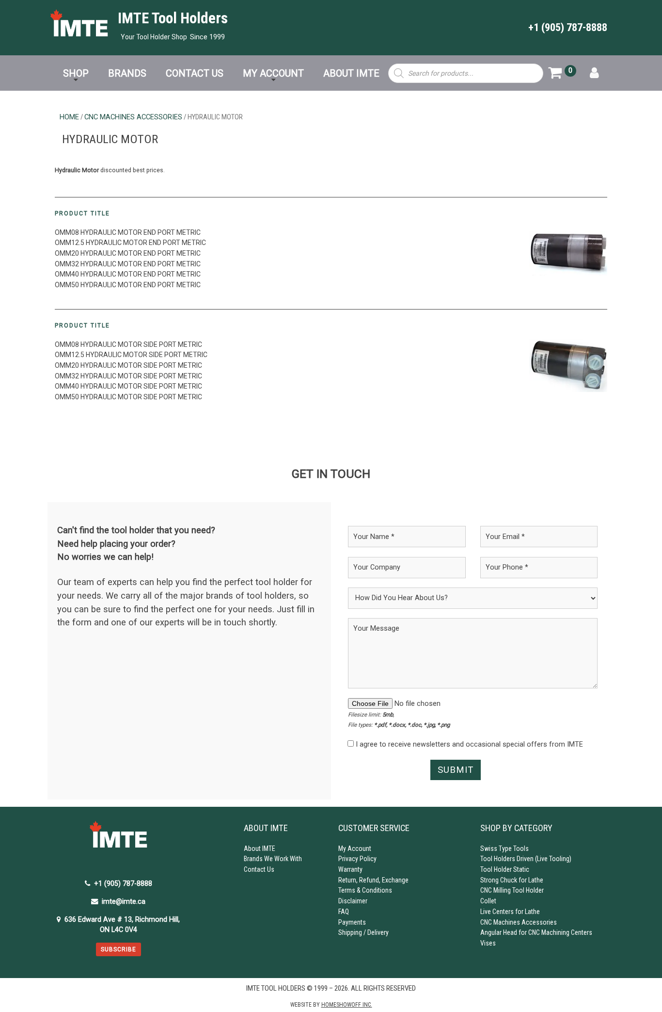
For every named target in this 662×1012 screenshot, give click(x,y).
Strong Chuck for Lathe (511, 880)
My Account (354, 848)
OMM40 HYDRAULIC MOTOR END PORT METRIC (128, 274)
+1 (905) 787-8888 (567, 27)
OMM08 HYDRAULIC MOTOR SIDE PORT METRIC (128, 344)
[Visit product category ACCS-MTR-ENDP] (568, 253)
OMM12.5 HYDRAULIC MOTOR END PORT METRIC (130, 242)
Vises (488, 943)
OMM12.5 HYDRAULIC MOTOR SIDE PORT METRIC (131, 355)
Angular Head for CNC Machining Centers (536, 932)
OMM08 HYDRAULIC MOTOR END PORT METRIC (128, 232)
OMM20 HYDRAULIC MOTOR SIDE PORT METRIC (128, 365)
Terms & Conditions (365, 890)
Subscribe (118, 949)
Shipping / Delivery (363, 932)
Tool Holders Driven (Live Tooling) (525, 859)
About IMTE (259, 848)
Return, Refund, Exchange (373, 880)
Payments (352, 922)
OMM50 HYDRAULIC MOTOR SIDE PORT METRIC (128, 397)
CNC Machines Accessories (133, 117)
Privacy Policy (357, 859)
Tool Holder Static (504, 869)
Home (69, 117)
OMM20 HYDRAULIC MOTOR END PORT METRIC (128, 253)
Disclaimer (352, 901)
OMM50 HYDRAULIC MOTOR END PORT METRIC (128, 285)
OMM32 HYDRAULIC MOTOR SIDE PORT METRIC (128, 376)
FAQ (343, 911)
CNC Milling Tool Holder (512, 890)
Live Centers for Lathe (510, 911)
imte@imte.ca (123, 902)
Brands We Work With (273, 859)
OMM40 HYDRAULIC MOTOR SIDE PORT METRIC (128, 386)
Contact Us (259, 869)
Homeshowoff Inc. (346, 1004)
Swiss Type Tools (504, 848)
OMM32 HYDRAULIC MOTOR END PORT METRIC (128, 264)
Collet (488, 901)
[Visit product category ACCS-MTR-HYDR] (568, 365)
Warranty (350, 869)
